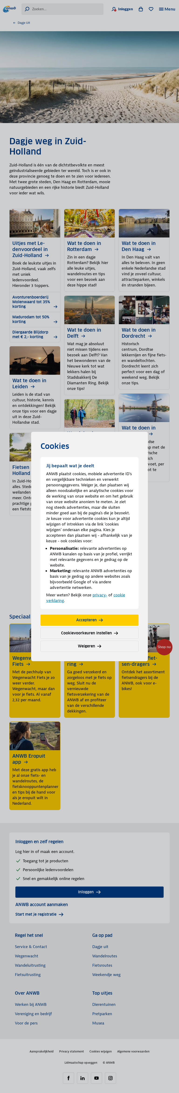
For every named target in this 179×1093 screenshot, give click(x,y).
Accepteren (86, 620)
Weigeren (86, 646)
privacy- (100, 595)
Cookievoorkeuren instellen (86, 633)
